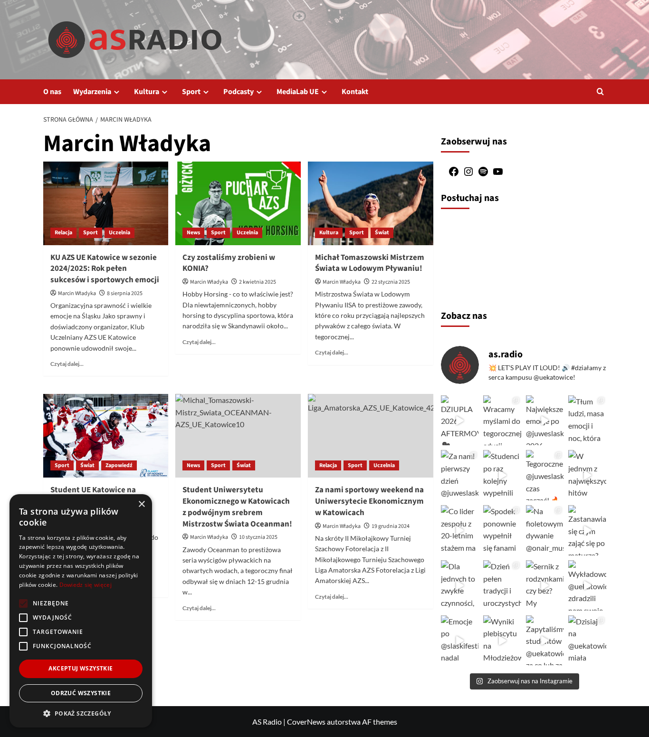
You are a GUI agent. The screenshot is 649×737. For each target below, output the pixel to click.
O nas (52, 91)
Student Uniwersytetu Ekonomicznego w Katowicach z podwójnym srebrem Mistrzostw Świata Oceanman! (237, 506)
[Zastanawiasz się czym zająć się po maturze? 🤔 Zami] (587, 530)
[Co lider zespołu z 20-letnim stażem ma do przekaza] (460, 530)
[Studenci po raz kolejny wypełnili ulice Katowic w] (502, 475)
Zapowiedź (119, 465)
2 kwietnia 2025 (257, 282)
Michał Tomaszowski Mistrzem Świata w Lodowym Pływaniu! (369, 263)
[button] (600, 91)
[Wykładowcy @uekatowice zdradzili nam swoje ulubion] (587, 585)
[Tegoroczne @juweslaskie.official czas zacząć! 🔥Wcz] (545, 475)
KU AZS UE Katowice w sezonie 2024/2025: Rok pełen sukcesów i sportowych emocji (104, 269)
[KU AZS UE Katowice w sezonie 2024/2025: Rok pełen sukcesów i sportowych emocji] (106, 203)
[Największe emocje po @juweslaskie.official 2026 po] (545, 420)
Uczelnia (119, 233)
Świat (382, 233)
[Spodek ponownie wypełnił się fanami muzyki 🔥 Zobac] (502, 530)
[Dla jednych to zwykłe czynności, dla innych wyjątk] (460, 585)
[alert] (81, 610)
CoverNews (306, 721)
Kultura (146, 91)
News (193, 233)
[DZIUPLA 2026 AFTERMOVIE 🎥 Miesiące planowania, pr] (460, 420)
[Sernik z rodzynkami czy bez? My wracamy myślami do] (545, 585)
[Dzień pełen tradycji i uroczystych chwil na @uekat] (502, 585)
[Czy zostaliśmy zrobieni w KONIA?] (238, 203)
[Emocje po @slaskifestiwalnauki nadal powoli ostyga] (460, 640)
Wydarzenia (92, 91)
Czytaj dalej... (67, 363)
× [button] (141, 504)
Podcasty (238, 91)
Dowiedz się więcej (85, 585)
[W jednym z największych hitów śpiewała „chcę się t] (587, 475)
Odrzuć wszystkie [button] (81, 693)
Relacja (63, 233)
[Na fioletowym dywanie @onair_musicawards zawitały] (545, 530)
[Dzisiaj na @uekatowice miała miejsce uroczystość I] (587, 640)
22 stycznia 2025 (391, 282)
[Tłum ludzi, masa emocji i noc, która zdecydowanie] (587, 420)
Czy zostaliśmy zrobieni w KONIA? (228, 263)
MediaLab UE (298, 91)
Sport (191, 91)
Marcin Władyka (77, 293)
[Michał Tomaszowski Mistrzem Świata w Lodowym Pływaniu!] (370, 203)
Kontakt (355, 91)
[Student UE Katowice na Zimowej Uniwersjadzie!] (106, 436)
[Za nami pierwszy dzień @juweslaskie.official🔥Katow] (460, 475)
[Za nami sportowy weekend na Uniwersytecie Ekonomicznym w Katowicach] (370, 436)
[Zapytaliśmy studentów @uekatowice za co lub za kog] (545, 640)
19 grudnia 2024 (391, 526)
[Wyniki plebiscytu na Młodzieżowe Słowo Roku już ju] (502, 640)
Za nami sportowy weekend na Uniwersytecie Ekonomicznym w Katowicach (369, 501)
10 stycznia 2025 (258, 537)
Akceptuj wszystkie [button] (80, 668)
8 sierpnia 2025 (125, 293)
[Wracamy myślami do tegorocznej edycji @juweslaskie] (502, 420)
